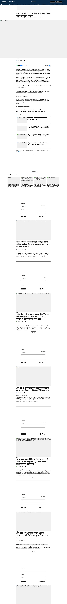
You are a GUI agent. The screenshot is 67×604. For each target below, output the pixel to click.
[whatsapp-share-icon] (17, 66)
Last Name (22, 212)
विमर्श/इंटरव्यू (38, 4)
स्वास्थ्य (21, 4)
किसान (24, 4)
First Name (22, 209)
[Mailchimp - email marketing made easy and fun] (42, 217)
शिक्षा (17, 4)
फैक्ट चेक (49, 4)
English (53, 4)
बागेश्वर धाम (23, 155)
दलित (10, 4)
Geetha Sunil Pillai (21, 321)
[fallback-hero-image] (14, 180)
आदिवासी (13, 4)
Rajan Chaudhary (21, 249)
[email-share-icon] (24, 66)
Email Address (23, 206)
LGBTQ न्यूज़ (33, 4)
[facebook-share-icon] (21, 66)
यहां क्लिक (19, 151)
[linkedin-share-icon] (22, 66)
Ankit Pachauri (20, 60)
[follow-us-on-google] (49, 66)
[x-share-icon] (19, 66)
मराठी (57, 4)
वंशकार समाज (29, 155)
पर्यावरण (28, 4)
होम (7, 4)
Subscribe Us (44, 4)
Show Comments (33, 171)
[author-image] (17, 61)
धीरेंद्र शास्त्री (18, 155)
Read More (33, 258)
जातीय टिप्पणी (34, 155)
